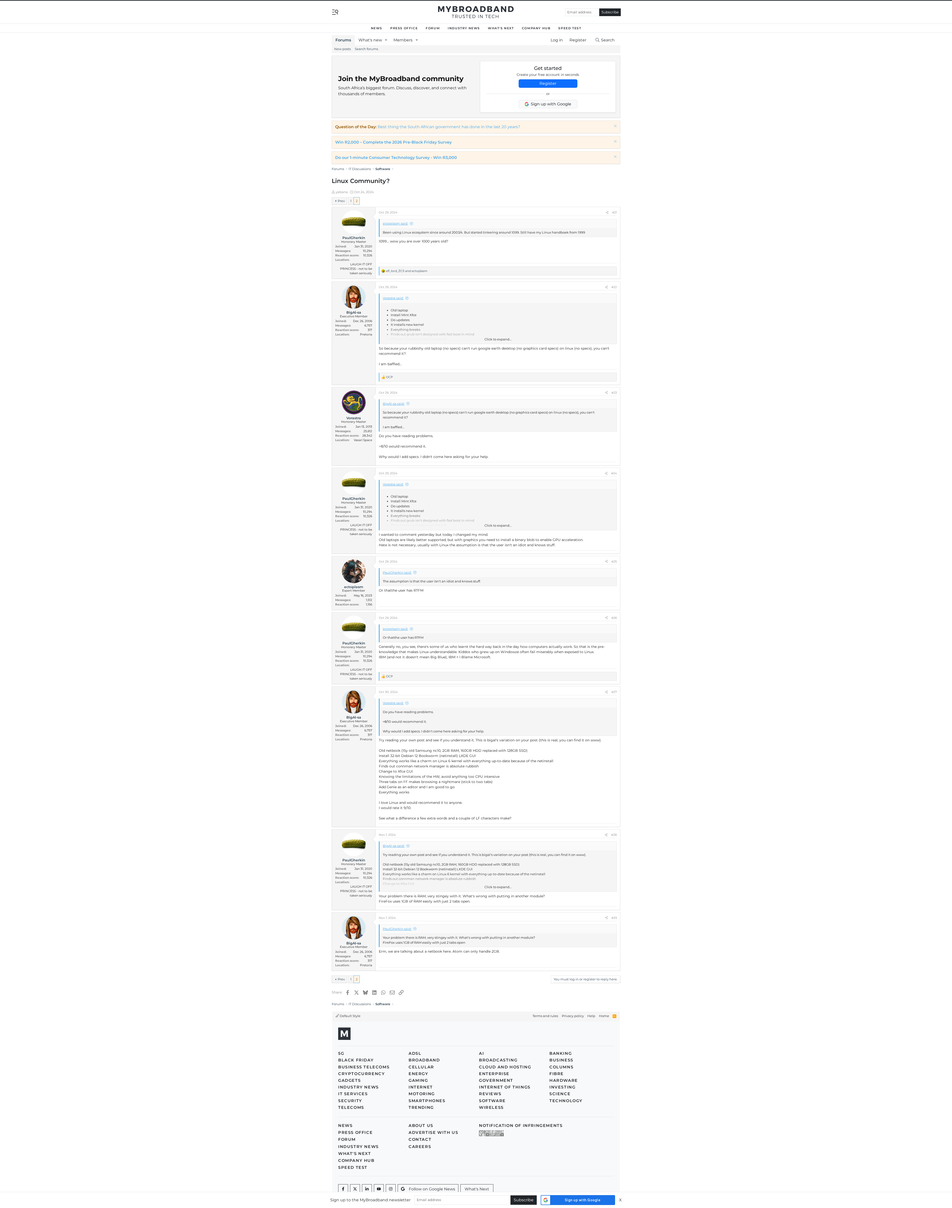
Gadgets (349, 1080)
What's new (370, 40)
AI (481, 1053)
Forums (343, 40)
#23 (614, 392)
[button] (386, 40)
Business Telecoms (363, 1067)
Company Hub (536, 28)
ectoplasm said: (395, 223)
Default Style (349, 1016)
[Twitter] (355, 1189)
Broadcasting (498, 1060)
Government (496, 1080)
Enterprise (494, 1073)
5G (341, 1053)
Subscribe (610, 12)
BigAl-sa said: (394, 404)
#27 (614, 692)
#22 (614, 287)
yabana (342, 192)
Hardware (563, 1080)
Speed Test (569, 28)
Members (403, 40)
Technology (566, 1100)
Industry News (464, 28)
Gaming (418, 1080)
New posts (342, 49)
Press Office (404, 28)
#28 (614, 835)
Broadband (424, 1060)
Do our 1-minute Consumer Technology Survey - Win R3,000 (396, 157)
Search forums (366, 49)
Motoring (422, 1093)
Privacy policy (573, 1016)
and (406, 271)
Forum (433, 28)
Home (604, 1016)
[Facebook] (343, 1189)
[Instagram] (391, 1189)
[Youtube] (379, 1189)
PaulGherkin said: (397, 572)
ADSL (415, 1053)
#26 (614, 618)
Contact (420, 1139)
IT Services (353, 1093)
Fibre (556, 1073)
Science (559, 1093)
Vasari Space (363, 440)
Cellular (421, 1067)
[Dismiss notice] (615, 126)
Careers (420, 1146)
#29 (614, 918)
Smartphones (427, 1100)
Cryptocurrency (361, 1073)
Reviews (490, 1093)
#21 (614, 212)
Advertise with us (433, 1132)
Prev (341, 201)
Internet (421, 1087)
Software (492, 1100)
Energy (418, 1073)
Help (591, 1016)
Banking (560, 1053)
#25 (614, 561)
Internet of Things (505, 1087)
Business (561, 1060)
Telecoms (351, 1107)
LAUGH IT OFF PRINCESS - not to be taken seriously (356, 268)
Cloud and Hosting (505, 1067)
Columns (561, 1067)
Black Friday (356, 1060)
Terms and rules (545, 1016)
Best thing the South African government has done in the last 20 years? (449, 126)
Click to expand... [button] (498, 339)
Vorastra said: (393, 298)
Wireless (491, 1107)
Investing (562, 1087)
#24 (614, 473)
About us (421, 1125)
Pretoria (366, 334)
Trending (421, 1107)
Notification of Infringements (521, 1125)
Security (350, 1100)
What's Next (501, 28)
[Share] (607, 212)
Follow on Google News (432, 1189)
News (376, 28)
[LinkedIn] (367, 1189)
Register (547, 83)
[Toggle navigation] (335, 11)
